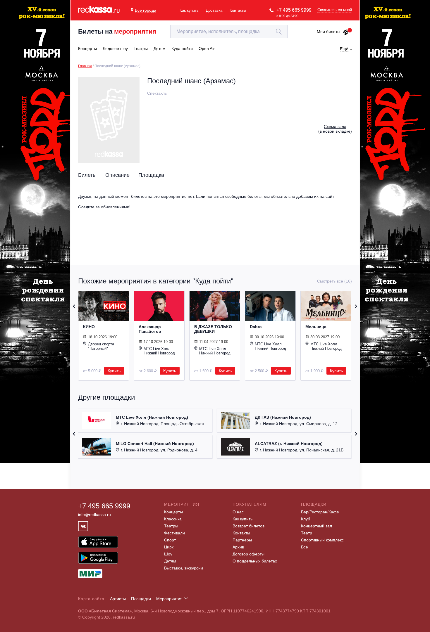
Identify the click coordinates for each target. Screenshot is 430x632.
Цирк (168, 547)
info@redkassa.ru (94, 514)
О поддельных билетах (255, 561)
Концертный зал (316, 526)
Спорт (170, 540)
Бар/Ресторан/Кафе (320, 512)
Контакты (238, 10)
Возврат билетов (248, 526)
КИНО (89, 326)
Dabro (256, 326)
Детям (170, 561)
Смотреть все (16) (334, 281)
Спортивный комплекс (322, 540)
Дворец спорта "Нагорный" (101, 346)
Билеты (87, 175)
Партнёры (242, 540)
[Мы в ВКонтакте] (83, 526)
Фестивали (174, 533)
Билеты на (117, 31)
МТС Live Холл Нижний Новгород (159, 351)
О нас (238, 512)
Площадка (151, 175)
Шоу (168, 554)
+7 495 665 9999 (294, 10)
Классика (173, 519)
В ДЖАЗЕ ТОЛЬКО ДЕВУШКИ (213, 329)
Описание (117, 175)
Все (304, 547)
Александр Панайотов (150, 329)
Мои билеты (328, 31)
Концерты (173, 512)
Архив (238, 547)
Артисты (118, 598)
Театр (306, 533)
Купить (114, 370)
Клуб (305, 519)
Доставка (214, 10)
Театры (171, 526)
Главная (85, 66)
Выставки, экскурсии (183, 568)
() (335, 129)
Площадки (141, 598)
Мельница (315, 326)
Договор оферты (248, 554)
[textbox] (229, 31)
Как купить (189, 10)
